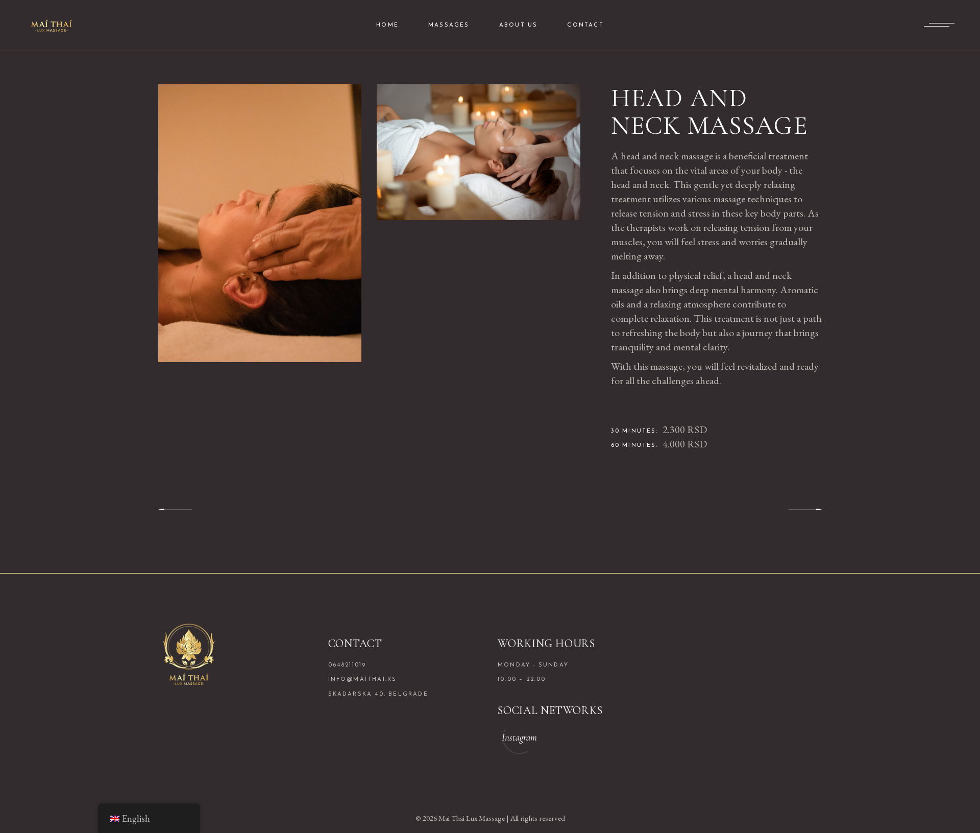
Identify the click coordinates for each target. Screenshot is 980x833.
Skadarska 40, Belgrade (378, 694)
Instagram (519, 737)
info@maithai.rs (362, 679)
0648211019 (347, 665)
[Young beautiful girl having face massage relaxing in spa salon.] (478, 152)
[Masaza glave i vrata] (260, 223)
